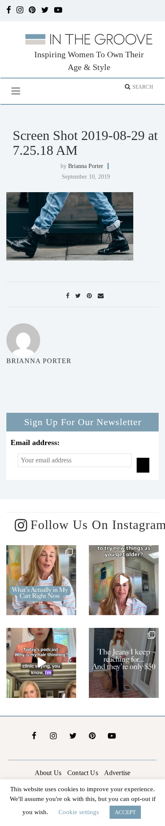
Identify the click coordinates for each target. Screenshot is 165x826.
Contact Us (82, 772)
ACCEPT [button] (125, 812)
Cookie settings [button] (78, 812)
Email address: (35, 442)
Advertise (117, 772)
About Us (48, 772)
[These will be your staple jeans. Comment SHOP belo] (124, 663)
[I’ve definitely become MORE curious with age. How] (124, 580)
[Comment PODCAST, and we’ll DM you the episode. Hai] (41, 663)
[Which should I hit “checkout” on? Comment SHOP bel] (41, 580)
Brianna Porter (85, 166)
